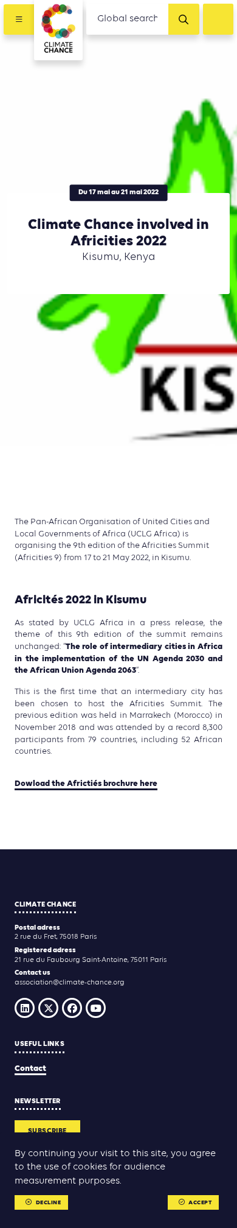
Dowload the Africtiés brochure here (86, 784)
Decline (48, 1203)
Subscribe (47, 1131)
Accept (199, 1203)
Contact (30, 1069)
